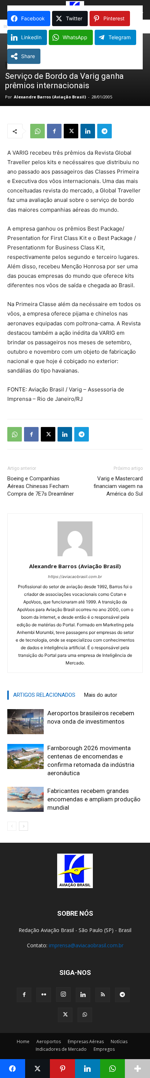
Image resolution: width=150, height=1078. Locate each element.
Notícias (119, 1041)
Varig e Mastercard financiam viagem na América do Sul (118, 486)
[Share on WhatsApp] (112, 1068)
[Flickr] (43, 995)
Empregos (104, 1049)
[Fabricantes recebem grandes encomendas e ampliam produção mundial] (25, 799)
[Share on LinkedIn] (87, 1068)
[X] (71, 131)
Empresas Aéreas (86, 1041)
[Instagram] (63, 994)
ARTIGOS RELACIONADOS (44, 695)
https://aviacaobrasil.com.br (75, 576)
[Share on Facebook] (12, 1068)
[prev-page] (11, 826)
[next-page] (23, 826)
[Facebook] (54, 131)
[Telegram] (104, 131)
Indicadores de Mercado (61, 1049)
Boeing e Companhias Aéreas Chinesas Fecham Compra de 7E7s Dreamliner (40, 486)
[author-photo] (75, 556)
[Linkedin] (87, 131)
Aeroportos (48, 1041)
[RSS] (102, 995)
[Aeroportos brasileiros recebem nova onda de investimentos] (25, 721)
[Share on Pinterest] (62, 1068)
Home (23, 1041)
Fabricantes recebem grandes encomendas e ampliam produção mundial (94, 799)
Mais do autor (100, 695)
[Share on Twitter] (37, 1068)
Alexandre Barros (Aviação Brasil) (50, 96)
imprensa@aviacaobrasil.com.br (86, 945)
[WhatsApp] (37, 131)
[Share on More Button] (137, 1068)
